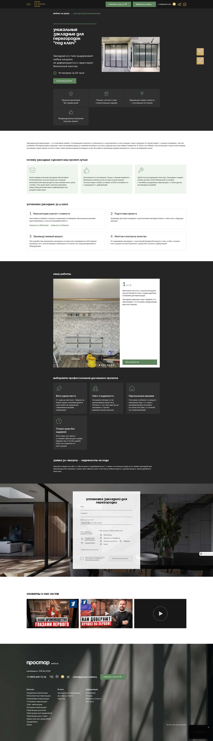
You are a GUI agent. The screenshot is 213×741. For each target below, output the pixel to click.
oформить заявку (144, 4)
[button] (58, 323)
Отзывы (89, 696)
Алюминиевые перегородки (38, 698)
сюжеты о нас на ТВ (118, 4)
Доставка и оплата (65, 696)
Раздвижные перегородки (37, 693)
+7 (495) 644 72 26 (36, 677)
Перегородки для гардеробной (39, 713)
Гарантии (61, 698)
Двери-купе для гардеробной (39, 719)
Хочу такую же (132, 362)
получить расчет (64, 80)
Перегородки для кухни (36, 710)
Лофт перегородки (34, 704)
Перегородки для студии (37, 716)
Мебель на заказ (61, 13)
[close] (211, 554)
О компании (90, 693)
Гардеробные (32, 722)
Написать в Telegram (60, 225)
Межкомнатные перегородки (39, 696)
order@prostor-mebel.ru (85, 677)
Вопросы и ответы (93, 698)
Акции (29, 724)
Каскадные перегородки (36, 707)
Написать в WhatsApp (39, 225)
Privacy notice (206, 554)
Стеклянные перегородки (37, 701)
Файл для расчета (87, 520)
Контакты (90, 701)
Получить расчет (120, 558)
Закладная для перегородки (68, 693)
